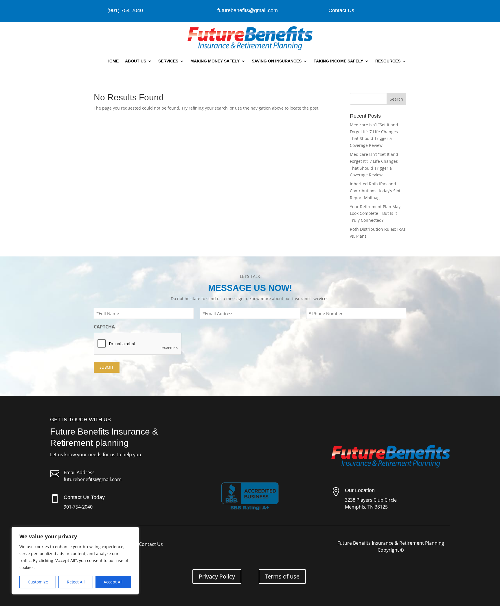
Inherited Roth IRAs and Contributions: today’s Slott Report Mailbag (376, 190)
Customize (38, 582)
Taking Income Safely (338, 61)
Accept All (113, 582)
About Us (135, 61)
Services (168, 61)
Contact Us (341, 10)
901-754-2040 (78, 507)
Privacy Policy (217, 576)
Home (112, 61)
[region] (75, 560)
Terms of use (282, 576)
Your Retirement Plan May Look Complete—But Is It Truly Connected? (375, 213)
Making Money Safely (215, 61)
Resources (387, 61)
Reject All (76, 582)
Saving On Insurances (277, 61)
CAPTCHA (104, 327)
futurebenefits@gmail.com (93, 479)
